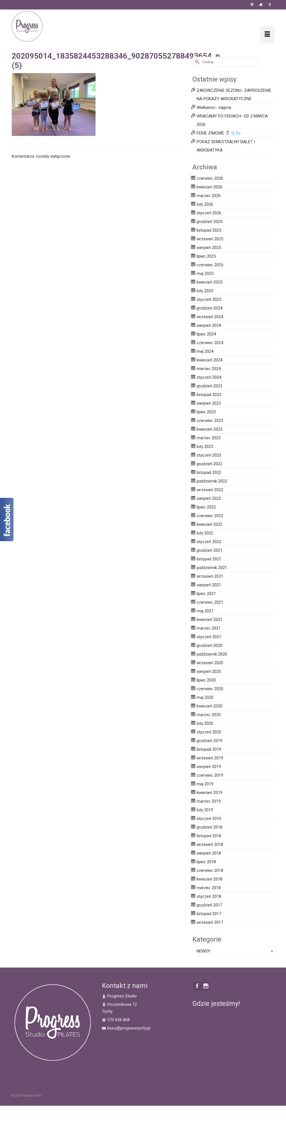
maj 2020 (205, 697)
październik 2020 (212, 654)
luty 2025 (205, 290)
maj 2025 (205, 273)
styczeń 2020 (209, 732)
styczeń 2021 (209, 636)
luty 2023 (205, 446)
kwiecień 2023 (209, 429)
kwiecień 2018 (209, 879)
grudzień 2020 (209, 645)
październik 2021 (212, 567)
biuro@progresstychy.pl (128, 1028)
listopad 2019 (209, 749)
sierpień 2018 (209, 853)
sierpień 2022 (209, 498)
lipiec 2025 (206, 256)
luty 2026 (205, 204)
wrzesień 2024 (210, 316)
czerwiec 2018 (210, 870)
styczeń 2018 (209, 896)
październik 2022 (212, 481)
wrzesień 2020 (210, 662)
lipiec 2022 (206, 507)
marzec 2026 (209, 195)
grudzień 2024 (209, 308)
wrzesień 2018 (210, 844)
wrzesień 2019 (210, 757)
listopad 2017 (209, 913)
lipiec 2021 (206, 593)
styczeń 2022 (209, 541)
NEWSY (203, 951)
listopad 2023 (209, 394)
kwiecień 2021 (209, 619)
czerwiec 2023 (210, 420)
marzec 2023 (209, 437)
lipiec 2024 (206, 334)
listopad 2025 (209, 230)
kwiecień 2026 (209, 186)
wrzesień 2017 (210, 922)
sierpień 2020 (209, 671)
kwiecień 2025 (209, 282)
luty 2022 (205, 533)
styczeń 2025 (209, 299)
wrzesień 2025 (210, 238)
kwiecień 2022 (209, 524)
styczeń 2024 (209, 377)
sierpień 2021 (209, 584)
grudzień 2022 (209, 463)
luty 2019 (205, 809)
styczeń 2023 (209, 455)
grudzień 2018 (209, 827)
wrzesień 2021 (210, 576)
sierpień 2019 (209, 766)
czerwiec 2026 (210, 178)
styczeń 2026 (209, 212)
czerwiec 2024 (210, 342)
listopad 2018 (209, 835)
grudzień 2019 (209, 740)
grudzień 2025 (209, 221)
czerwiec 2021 (210, 602)
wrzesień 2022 (210, 489)
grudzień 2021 (209, 550)
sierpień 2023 (209, 403)
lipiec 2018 (206, 861)
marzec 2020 (209, 714)
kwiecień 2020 (209, 706)
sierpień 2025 (209, 247)
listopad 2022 (209, 472)
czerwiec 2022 (210, 515)
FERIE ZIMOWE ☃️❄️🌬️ (219, 133)
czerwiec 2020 (210, 688)
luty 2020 (205, 723)
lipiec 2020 (206, 680)
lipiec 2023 (206, 411)
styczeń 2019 (209, 818)
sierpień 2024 (209, 325)
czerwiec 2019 (210, 775)
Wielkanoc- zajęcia (214, 107)
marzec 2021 (209, 628)
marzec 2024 (209, 368)
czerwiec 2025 (210, 264)
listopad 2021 (209, 558)
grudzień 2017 (209, 905)
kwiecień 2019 (209, 792)
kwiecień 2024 (209, 360)
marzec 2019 (209, 801)
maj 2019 (205, 783)
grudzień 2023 (209, 385)
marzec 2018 (209, 887)
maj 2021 (205, 610)
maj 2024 (205, 351)
